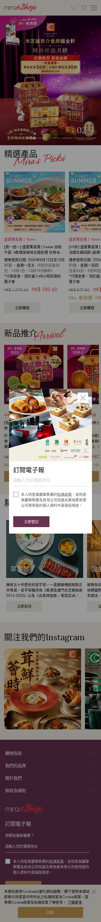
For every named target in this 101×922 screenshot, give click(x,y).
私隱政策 (64, 494)
